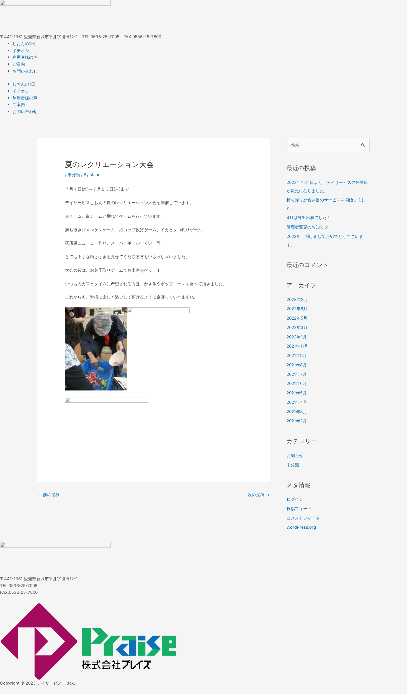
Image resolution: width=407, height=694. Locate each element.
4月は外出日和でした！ (309, 217)
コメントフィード (303, 518)
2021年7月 (297, 374)
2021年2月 (297, 420)
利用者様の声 (24, 57)
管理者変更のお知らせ (307, 227)
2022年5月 (297, 318)
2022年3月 (297, 327)
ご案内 (18, 64)
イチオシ (20, 50)
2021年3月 (297, 411)
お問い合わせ (24, 71)
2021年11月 (297, 346)
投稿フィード (299, 508)
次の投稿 (258, 494)
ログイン (295, 499)
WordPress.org (301, 527)
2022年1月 (297, 337)
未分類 (74, 174)
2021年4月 (297, 402)
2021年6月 (297, 383)
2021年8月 (297, 364)
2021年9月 (297, 355)
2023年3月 (297, 299)
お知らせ (295, 455)
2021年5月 (297, 392)
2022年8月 (297, 308)
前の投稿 (49, 494)
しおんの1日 (23, 43)
